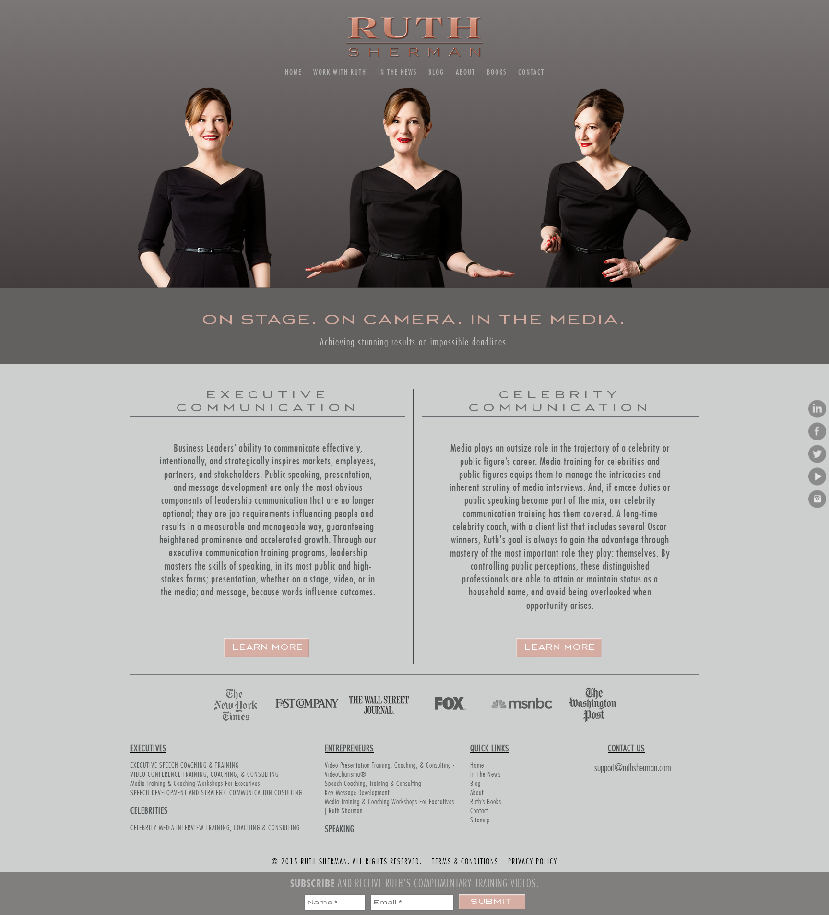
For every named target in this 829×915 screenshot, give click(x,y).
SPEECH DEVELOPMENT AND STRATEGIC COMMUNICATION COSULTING (216, 791)
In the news (397, 72)
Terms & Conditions (465, 860)
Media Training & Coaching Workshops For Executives (195, 782)
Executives (148, 746)
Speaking (340, 827)
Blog (436, 72)
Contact (531, 72)
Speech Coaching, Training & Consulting (373, 782)
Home (293, 72)
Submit (492, 901)
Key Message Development (357, 791)
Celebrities (149, 809)
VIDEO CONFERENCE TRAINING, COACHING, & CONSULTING (204, 773)
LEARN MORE (268, 647)
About (465, 72)
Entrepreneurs (349, 746)
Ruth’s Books (485, 800)
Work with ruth (340, 72)
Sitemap (480, 819)
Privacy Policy (532, 860)
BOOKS (497, 72)
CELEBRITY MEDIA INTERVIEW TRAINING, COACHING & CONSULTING (215, 826)
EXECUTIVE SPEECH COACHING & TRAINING (184, 764)
